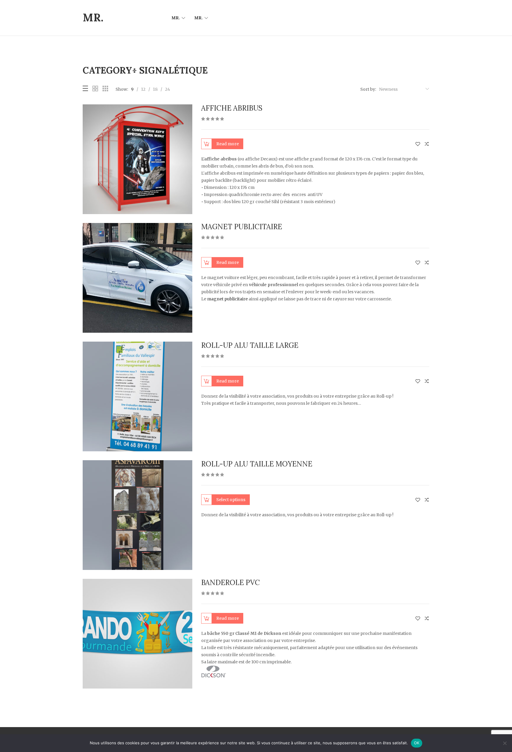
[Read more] (206, 143)
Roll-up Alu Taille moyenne (256, 464)
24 (167, 89)
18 (155, 89)
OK (417, 742)
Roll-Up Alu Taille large (249, 345)
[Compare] (426, 144)
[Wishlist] (417, 144)
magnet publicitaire (227, 299)
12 (143, 89)
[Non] (505, 743)
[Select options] (206, 499)
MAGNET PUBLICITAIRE (241, 226)
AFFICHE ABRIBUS (232, 108)
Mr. (176, 17)
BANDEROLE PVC (230, 582)
